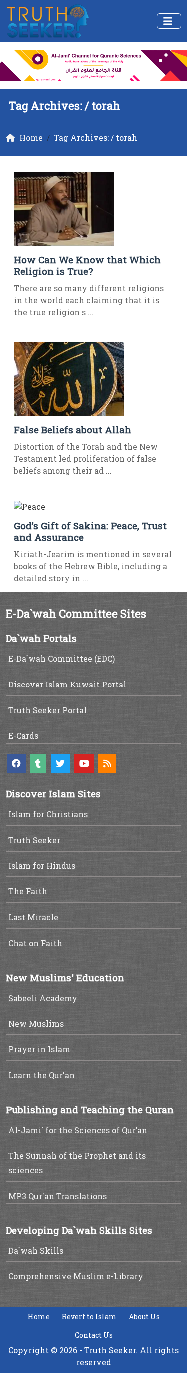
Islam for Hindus (41, 865)
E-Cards (23, 735)
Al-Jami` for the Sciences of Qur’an (77, 1130)
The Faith (27, 891)
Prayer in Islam (39, 1049)
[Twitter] (60, 763)
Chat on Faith (35, 943)
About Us (144, 1316)
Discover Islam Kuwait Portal (67, 684)
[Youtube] (84, 763)
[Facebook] (16, 763)
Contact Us (94, 1335)
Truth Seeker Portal (47, 710)
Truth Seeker (34, 840)
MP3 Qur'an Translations (57, 1196)
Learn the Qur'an (41, 1075)
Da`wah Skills (35, 1250)
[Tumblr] (38, 763)
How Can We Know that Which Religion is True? (87, 265)
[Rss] (107, 763)
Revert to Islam (89, 1316)
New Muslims (36, 1023)
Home (39, 1316)
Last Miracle (33, 917)
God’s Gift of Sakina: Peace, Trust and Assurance (90, 531)
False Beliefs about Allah (72, 429)
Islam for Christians (48, 814)
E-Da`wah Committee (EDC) (61, 658)
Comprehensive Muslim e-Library (75, 1276)
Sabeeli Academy (42, 998)
